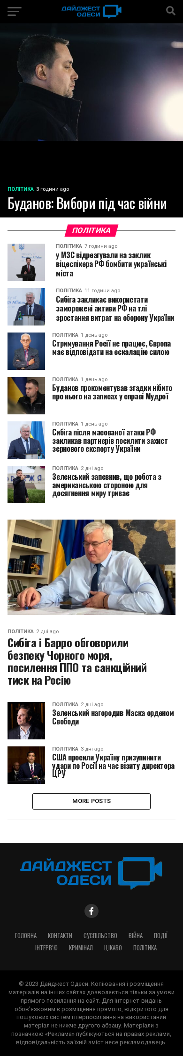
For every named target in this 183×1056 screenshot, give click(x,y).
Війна (136, 935)
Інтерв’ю (46, 947)
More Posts (91, 800)
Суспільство (100, 935)
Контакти (60, 935)
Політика (145, 947)
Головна (26, 935)
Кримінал (81, 947)
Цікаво (113, 947)
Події (161, 935)
